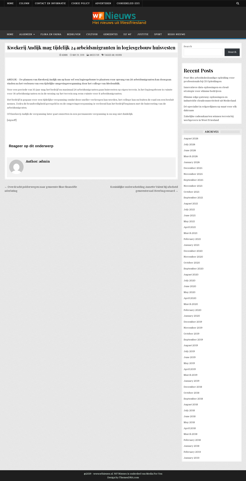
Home (10, 34)
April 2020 (190, 298)
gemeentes (110, 34)
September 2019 (193, 339)
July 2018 (189, 410)
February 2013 (192, 452)
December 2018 (193, 386)
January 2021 (191, 245)
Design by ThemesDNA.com (123, 477)
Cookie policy (80, 3)
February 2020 (192, 310)
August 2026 (191, 138)
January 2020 (192, 315)
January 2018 (191, 446)
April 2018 (190, 428)
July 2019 (189, 351)
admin (65, 55)
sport (158, 34)
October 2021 (191, 191)
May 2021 (189, 221)
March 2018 (190, 434)
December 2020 (193, 251)
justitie (142, 34)
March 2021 (190, 233)
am (113, 54)
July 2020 (189, 280)
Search (188, 46)
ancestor (94, 54)
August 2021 (191, 203)
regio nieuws (176, 34)
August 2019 (191, 345)
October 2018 (191, 392)
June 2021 (190, 215)
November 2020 (193, 256)
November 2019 (193, 327)
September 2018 (193, 398)
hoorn (118, 54)
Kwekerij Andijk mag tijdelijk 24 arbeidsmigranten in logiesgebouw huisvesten (91, 47)
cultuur (92, 34)
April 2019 (190, 369)
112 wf (127, 34)
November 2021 (193, 186)
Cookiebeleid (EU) (128, 3)
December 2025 (193, 168)
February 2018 (192, 440)
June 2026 (190, 150)
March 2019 (190, 375)
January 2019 (191, 381)
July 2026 (189, 144)
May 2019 (189, 363)
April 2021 (190, 227)
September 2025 (193, 180)
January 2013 (191, 457)
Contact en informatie (50, 3)
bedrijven (73, 34)
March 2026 (191, 156)
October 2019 (191, 333)
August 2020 (191, 274)
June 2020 (190, 286)
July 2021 (189, 209)
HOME (10, 3)
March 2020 (191, 304)
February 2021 (192, 239)
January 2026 (192, 162)
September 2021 (193, 197)
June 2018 (190, 416)
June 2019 (190, 357)
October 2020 (192, 262)
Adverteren (103, 3)
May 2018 (189, 422)
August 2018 (191, 404)
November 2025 (193, 174)
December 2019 (193, 321)
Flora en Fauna (51, 34)
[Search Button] (238, 3)
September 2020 (193, 268)
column (24, 3)
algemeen (25, 34)
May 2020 (189, 292)
